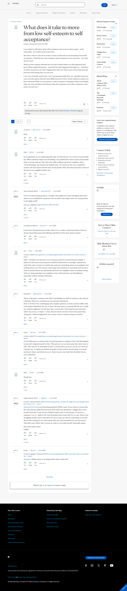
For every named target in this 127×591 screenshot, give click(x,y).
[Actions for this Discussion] (87, 104)
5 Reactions (42, 103)
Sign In (114, 5)
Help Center (96, 13)
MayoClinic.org (12, 566)
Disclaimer (11, 534)
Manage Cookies (32, 577)
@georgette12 (42, 205)
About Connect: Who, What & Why (102, 83)
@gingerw (44, 398)
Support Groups (42, 13)
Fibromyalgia (101, 27)
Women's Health (15, 21)
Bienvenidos (106, 279)
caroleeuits (35, 44)
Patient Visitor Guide (53, 526)
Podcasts (100, 107)
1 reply (25, 390)
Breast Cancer (102, 35)
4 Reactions (42, 174)
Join (104, 5)
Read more (106, 214)
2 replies (26, 217)
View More (49, 477)
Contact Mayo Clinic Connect (16, 542)
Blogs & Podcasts (58, 13)
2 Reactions (42, 138)
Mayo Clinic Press (52, 522)
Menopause (101, 44)
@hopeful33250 (46, 191)
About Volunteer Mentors (15, 526)
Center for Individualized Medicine (56, 519)
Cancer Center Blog (52, 515)
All (116, 23)
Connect (15, 3)
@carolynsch (36, 130)
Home (28, 13)
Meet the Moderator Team (15, 522)
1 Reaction (42, 209)
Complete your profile (106, 254)
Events (72, 13)
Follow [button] (113, 27)
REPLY (25, 144)
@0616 (31, 152)
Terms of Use (11, 577)
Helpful (30, 105)
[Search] (37, 4)
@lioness (33, 332)
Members (83, 13)
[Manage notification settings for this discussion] (84, 104)
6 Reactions (42, 280)
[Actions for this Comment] (87, 138)
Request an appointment (107, 139)
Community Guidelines (14, 530)
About (10, 515)
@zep (30, 251)
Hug (36, 105)
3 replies (26, 183)
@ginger (27, 205)
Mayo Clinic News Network (93, 515)
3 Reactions (42, 237)
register (50, 485)
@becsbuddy (54, 205)
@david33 (43, 225)
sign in (41, 485)
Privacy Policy (22, 577)
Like (25, 105)
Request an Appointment (96, 558)
